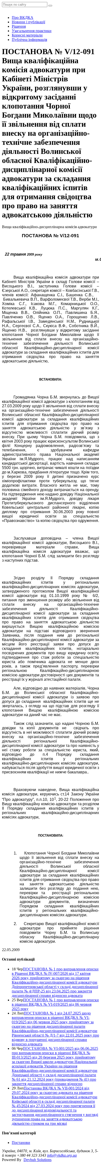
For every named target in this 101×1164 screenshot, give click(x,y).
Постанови (21, 1142)
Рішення (19, 26)
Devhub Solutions (37, 1160)
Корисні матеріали (27, 35)
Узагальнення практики (31, 31)
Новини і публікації (28, 22)
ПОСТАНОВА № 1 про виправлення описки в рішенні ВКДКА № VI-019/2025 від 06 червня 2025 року (55, 1004)
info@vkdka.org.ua (62, 1155)
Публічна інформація (29, 39)
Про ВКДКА (22, 17)
